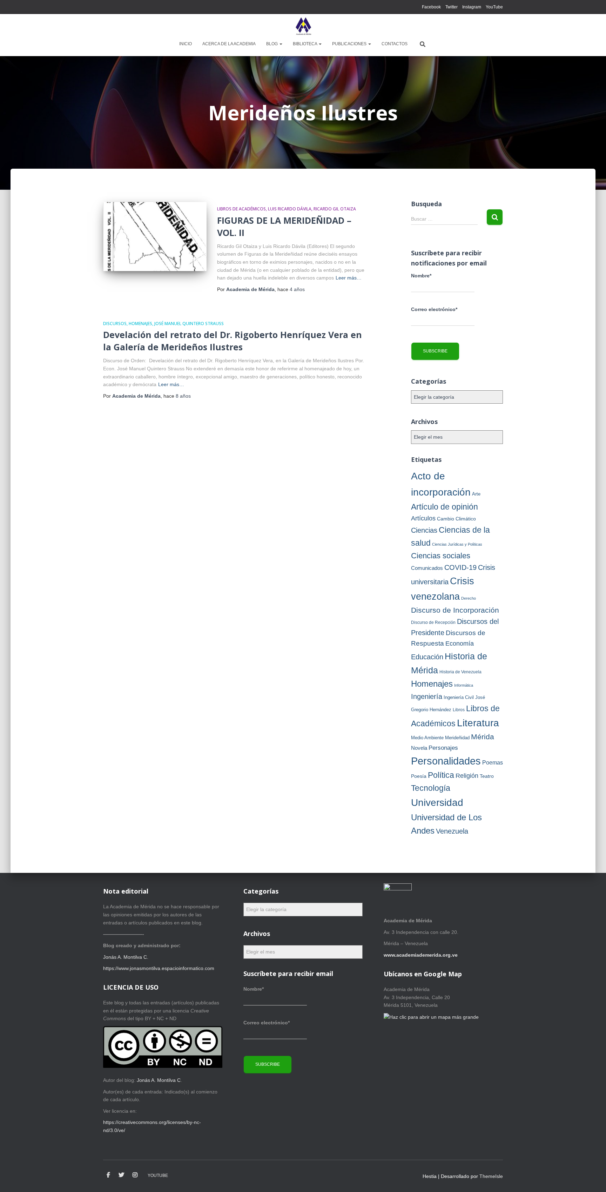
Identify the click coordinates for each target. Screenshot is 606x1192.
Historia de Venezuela (460, 671)
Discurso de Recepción (433, 622)
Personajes (443, 748)
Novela (419, 748)
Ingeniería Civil (459, 697)
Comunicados (427, 568)
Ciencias (424, 530)
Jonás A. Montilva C (159, 1080)
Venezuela (452, 831)
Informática (463, 685)
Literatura (478, 723)
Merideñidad (457, 737)
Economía (459, 643)
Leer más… (349, 278)
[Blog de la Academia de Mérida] (303, 26)
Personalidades (446, 761)
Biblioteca (305, 43)
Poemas (492, 762)
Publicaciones (350, 43)
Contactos (395, 43)
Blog (272, 43)
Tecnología (430, 788)
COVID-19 (460, 567)
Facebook (431, 7)
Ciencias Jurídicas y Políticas (457, 544)
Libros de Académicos (241, 209)
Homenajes (140, 323)
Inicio (185, 43)
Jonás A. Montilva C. (125, 957)
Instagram (471, 7)
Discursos (115, 323)
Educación (427, 657)
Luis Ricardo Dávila (289, 209)
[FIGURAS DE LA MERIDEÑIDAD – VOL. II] (155, 236)
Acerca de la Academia (229, 43)
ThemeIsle (491, 1176)
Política (441, 775)
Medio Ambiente (427, 737)
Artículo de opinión (444, 506)
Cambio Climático (456, 518)
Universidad (437, 802)
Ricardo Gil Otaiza (335, 209)
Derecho (468, 598)
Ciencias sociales (440, 555)
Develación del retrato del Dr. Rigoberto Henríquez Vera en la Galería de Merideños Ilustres (232, 341)
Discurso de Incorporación (455, 610)
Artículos (423, 518)
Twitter (451, 7)
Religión (467, 775)
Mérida (482, 737)
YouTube (494, 7)
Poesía (418, 776)
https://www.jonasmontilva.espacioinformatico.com (158, 968)
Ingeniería (426, 696)
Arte (476, 494)
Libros (459, 709)
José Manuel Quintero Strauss (189, 323)
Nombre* (421, 275)
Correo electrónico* (434, 309)
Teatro (487, 776)
